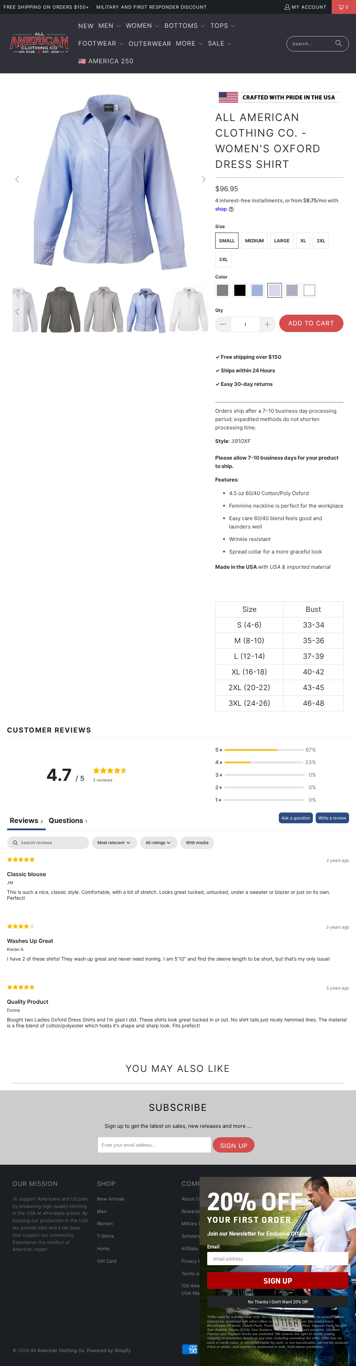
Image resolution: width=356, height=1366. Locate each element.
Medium (254, 240)
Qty (219, 310)
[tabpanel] (178, 938)
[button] (109, 26)
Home (103, 1248)
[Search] (338, 43)
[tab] (68, 821)
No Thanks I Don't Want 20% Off (278, 1301)
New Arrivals (110, 1199)
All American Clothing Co (57, 1350)
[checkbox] (197, 842)
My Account (309, 7)
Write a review (332, 818)
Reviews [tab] (26, 820)
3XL (223, 259)
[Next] (203, 179)
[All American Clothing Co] (39, 43)
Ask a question (296, 818)
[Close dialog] (349, 1183)
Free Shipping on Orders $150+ (46, 7)
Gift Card (106, 1261)
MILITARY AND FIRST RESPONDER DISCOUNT (151, 7)
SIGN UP (278, 1280)
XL (303, 240)
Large (282, 240)
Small (227, 240)
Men (102, 1211)
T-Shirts (105, 1236)
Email (213, 1246)
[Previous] (17, 179)
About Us (191, 1199)
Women (105, 1223)
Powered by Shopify (109, 1350)
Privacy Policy (196, 1261)
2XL (321, 240)
